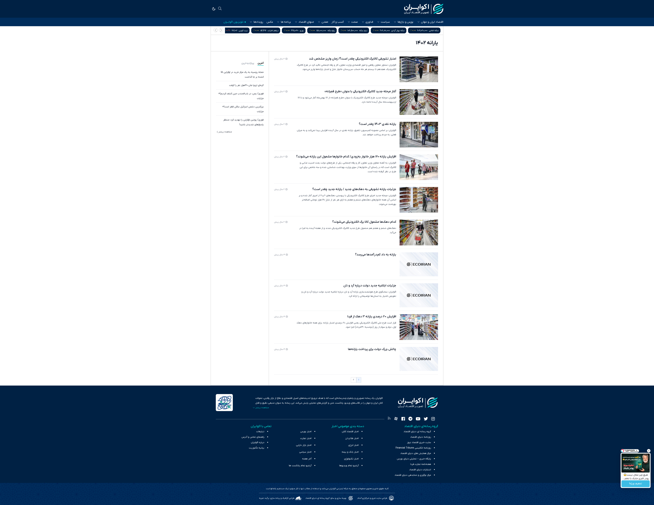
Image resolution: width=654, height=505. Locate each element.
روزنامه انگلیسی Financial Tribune (413, 448)
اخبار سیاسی (305, 452)
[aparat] (396, 419)
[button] (216, 30)
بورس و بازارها (405, 22)
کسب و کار (338, 22)
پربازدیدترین (247, 63)
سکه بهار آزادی (432, 30)
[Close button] (648, 450)
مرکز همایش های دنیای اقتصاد (415, 453)
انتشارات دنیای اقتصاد (420, 469)
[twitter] (426, 419)
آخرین (261, 63)
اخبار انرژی (353, 445)
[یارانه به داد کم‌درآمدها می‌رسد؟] (419, 264)
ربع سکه (365, 30)
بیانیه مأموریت (256, 448)
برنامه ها (286, 22)
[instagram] (433, 419)
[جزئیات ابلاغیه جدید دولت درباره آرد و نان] (419, 295)
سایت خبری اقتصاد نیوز (419, 442)
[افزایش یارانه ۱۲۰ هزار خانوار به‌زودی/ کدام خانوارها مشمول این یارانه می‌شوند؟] (419, 167)
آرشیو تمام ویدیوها (349, 465)
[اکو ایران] (423, 9)
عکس (270, 22)
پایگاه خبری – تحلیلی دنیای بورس (414, 458)
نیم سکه (397, 30)
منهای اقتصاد (306, 22)
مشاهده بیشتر (225, 132)
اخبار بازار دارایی (304, 445)
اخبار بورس (306, 431)
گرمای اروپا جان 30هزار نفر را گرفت (246, 85)
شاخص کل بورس (242, 30)
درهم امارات (307, 30)
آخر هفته (307, 458)
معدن (325, 22)
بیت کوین (277, 30)
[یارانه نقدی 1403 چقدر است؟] (419, 135)
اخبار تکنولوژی (351, 458)
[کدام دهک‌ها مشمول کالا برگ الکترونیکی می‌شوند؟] (419, 232)
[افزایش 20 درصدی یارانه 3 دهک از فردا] (419, 327)
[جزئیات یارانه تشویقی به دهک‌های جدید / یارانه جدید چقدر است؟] (419, 200)
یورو (336, 30)
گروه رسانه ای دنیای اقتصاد (417, 431)
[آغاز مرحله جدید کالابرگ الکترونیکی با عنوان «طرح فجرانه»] (419, 102)
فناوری (369, 22)
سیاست (385, 22)
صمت (354, 22)
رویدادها (258, 22)
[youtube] (418, 419)
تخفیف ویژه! (635, 483)
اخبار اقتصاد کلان (350, 431)
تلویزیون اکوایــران (233, 22)
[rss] (389, 419)
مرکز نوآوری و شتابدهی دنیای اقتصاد (413, 475)
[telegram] (410, 419)
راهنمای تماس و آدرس (253, 437)
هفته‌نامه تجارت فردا (420, 464)
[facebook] (403, 419)
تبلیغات (260, 431)
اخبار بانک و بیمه (350, 452)
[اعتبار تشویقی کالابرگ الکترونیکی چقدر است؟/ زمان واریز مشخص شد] (419, 69)
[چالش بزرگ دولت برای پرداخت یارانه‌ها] (419, 359)
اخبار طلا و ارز (352, 438)
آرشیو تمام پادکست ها (300, 465)
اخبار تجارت (306, 438)
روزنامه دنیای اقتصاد (420, 437)
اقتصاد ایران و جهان (432, 22)
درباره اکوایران (257, 442)
